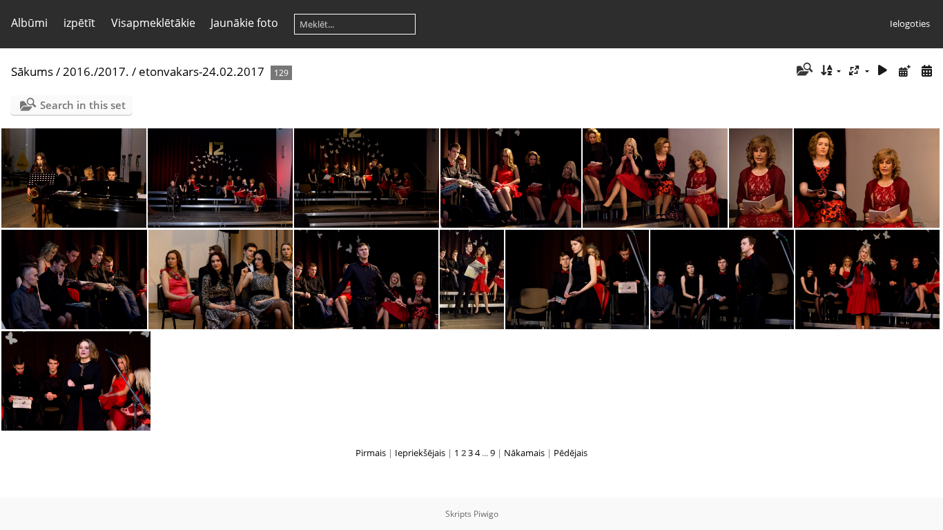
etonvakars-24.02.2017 (201, 71)
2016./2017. (96, 71)
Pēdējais (570, 452)
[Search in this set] (803, 70)
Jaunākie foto (244, 22)
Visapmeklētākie (153, 22)
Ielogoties (910, 23)
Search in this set (83, 105)
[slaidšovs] (883, 70)
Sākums (32, 71)
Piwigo (486, 514)
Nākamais (524, 452)
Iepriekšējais (420, 452)
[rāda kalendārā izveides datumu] (926, 70)
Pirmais (371, 452)
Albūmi (29, 22)
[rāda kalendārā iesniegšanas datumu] (904, 70)
